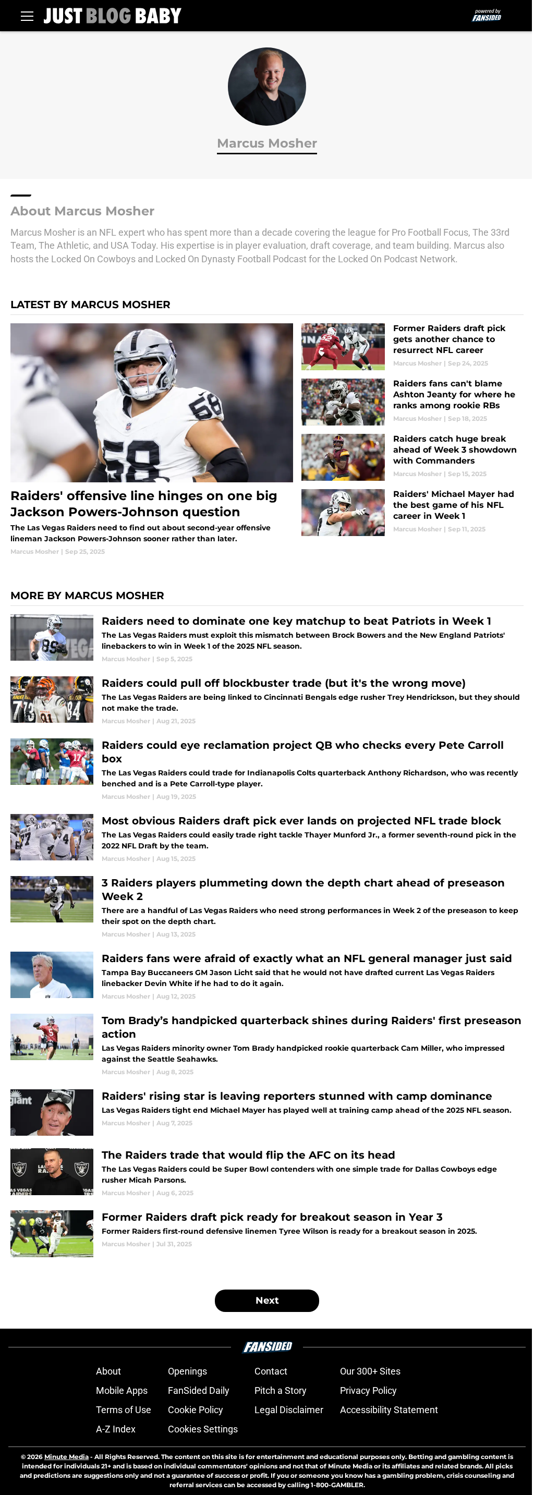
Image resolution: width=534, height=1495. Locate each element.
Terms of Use (123, 1409)
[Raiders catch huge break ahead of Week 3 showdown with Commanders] (412, 457)
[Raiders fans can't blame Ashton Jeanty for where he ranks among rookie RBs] (412, 402)
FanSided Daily (198, 1390)
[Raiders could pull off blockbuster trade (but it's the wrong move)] (267, 701)
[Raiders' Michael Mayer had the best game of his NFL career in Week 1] (412, 512)
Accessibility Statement (389, 1409)
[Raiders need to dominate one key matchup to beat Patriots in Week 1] (267, 639)
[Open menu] (27, 15)
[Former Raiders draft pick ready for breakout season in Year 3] (267, 1233)
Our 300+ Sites (370, 1371)
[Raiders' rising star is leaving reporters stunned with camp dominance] (267, 1112)
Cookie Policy (195, 1409)
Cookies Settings (203, 1429)
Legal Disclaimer (288, 1409)
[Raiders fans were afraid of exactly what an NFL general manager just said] (267, 976)
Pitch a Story (280, 1390)
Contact (270, 1371)
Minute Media (66, 1457)
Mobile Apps (122, 1390)
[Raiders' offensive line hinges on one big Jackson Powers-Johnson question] (151, 439)
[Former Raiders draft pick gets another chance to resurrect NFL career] (412, 346)
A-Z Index (116, 1429)
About (108, 1371)
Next (267, 1300)
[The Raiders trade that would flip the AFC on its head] (267, 1173)
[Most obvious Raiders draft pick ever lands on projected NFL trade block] (267, 839)
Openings (187, 1371)
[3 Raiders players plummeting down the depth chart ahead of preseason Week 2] (267, 907)
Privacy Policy (368, 1390)
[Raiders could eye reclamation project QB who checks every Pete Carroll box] (267, 769)
